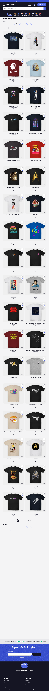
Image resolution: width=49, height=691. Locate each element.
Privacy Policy (22, 657)
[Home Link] (10, 4)
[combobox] (23, 8)
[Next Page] (33, 520)
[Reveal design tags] (22, 49)
